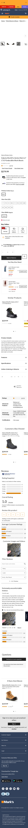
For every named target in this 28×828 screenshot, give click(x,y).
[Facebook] (3, 788)
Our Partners (4, 740)
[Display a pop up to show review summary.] (18, 271)
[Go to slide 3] (13, 44)
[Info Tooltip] (13, 246)
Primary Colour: (6, 190)
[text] (11, 323)
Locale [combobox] (4, 572)
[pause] (4, 3)
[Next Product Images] (25, 36)
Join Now (14, 729)
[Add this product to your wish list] (24, 256)
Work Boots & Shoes (12, 21)
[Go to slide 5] (25, 44)
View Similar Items (18, 168)
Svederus (5, 590)
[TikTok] (18, 788)
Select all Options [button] (11, 257)
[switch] (16, 386)
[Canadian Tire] (4, 6)
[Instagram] (10, 788)
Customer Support (5, 734)
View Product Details (7, 168)
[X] (7, 788)
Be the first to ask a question (14, 659)
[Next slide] (26, 3)
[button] (13, 331)
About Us (3, 745)
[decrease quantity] (2, 252)
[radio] (3, 194)
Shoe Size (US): (6, 199)
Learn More (4, 776)
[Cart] (26, 13)
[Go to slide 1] (3, 44)
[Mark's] (18, 6)
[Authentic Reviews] (8, 474)
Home (3, 21)
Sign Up (5, 765)
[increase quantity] (12, 252)
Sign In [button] (14, 724)
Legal (2, 751)
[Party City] (25, 6)
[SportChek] (11, 6)
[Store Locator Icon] (1, 10)
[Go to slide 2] (8, 44)
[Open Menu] (2, 14)
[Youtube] (14, 788)
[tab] (5, 230)
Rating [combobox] (4, 568)
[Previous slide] (2, 3)
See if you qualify (20, 184)
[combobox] (15, 577)
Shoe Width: (5, 212)
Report (19, 627)
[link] (7, 166)
